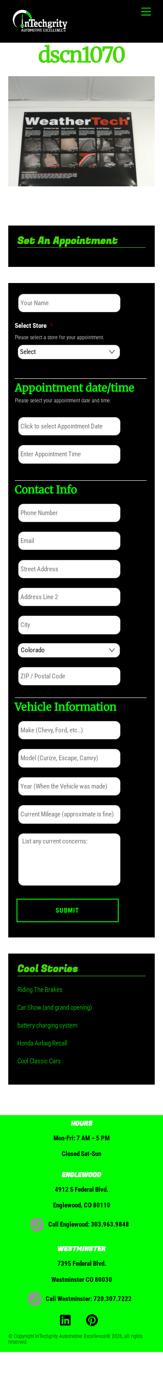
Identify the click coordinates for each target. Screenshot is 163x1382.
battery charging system (47, 1025)
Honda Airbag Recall (42, 1043)
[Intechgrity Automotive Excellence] (40, 32)
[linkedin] (68, 1319)
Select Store (34, 326)
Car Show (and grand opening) (54, 1007)
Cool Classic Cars (39, 1061)
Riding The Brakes (40, 990)
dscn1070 (81, 55)
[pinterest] (94, 1319)
